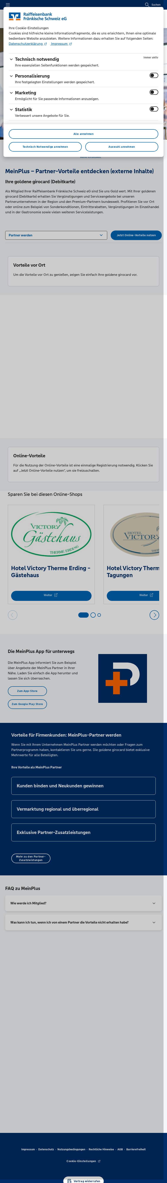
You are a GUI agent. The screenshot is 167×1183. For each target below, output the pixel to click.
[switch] (154, 75)
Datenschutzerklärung (26, 44)
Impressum (59, 44)
